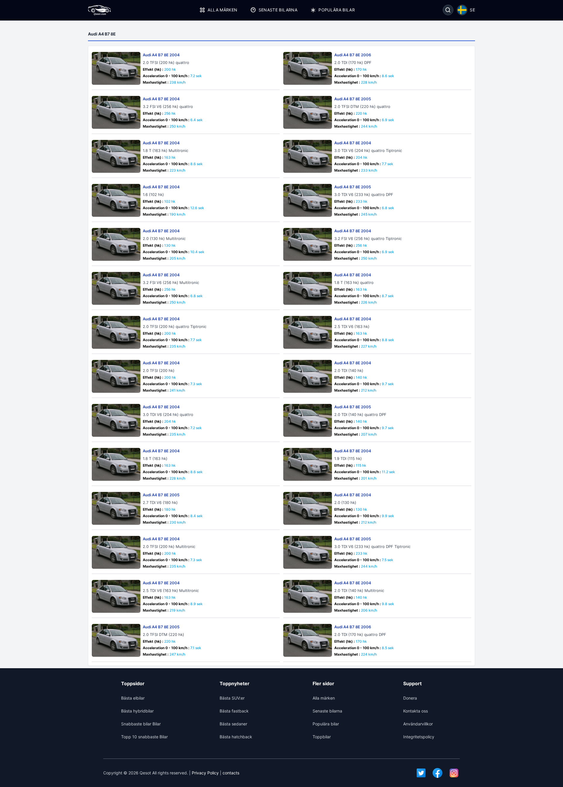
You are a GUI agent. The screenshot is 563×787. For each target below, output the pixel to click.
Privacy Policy (205, 772)
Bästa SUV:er (232, 697)
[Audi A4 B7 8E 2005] (307, 112)
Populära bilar (336, 9)
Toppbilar (322, 736)
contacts (231, 772)
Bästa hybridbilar (137, 710)
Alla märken (222, 9)
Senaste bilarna (278, 9)
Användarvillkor (418, 723)
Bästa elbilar (133, 697)
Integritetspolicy (418, 736)
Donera (410, 697)
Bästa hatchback (236, 736)
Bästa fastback (234, 710)
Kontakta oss (415, 710)
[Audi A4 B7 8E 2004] (116, 68)
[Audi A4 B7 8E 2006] (307, 68)
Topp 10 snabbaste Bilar (144, 736)
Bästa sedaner (233, 723)
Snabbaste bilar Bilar (141, 723)
